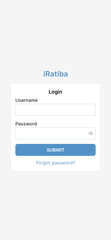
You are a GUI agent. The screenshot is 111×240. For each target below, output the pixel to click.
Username (26, 100)
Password (26, 124)
